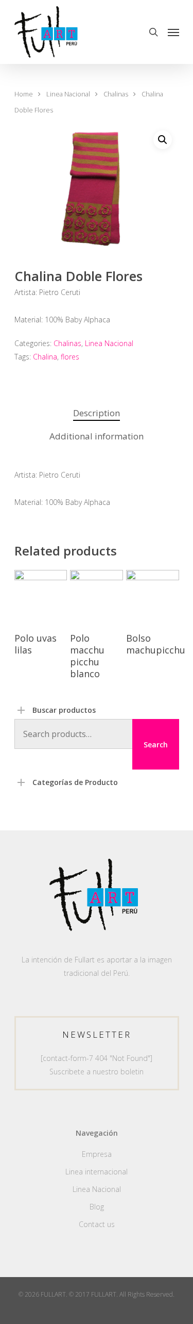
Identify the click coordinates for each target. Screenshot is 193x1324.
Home (23, 94)
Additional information (96, 436)
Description (96, 413)
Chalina (45, 357)
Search (156, 744)
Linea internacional (96, 1171)
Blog (97, 1207)
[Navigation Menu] (173, 32)
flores (70, 357)
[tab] (96, 413)
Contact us (97, 1224)
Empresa (97, 1154)
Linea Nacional (68, 94)
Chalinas (115, 94)
